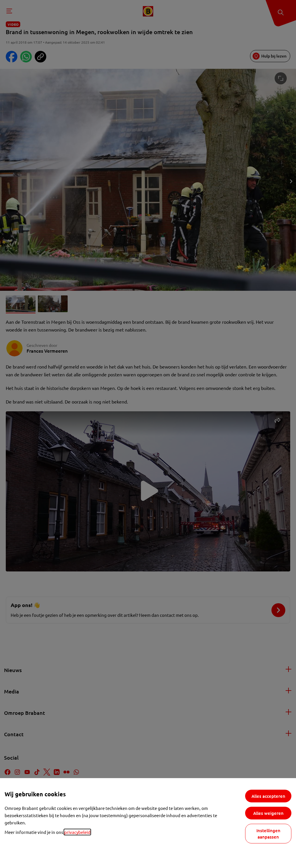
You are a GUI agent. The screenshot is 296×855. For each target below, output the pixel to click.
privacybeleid (77, 832)
